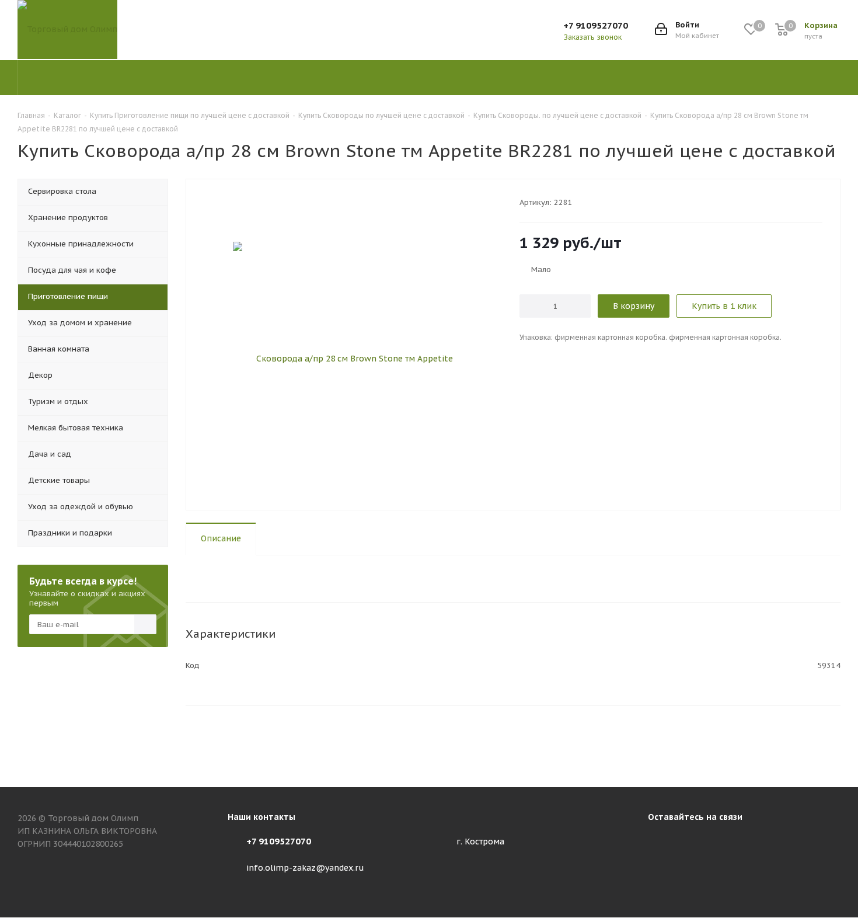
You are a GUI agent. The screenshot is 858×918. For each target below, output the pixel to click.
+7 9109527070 (595, 25)
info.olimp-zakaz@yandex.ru (305, 868)
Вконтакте (659, 843)
